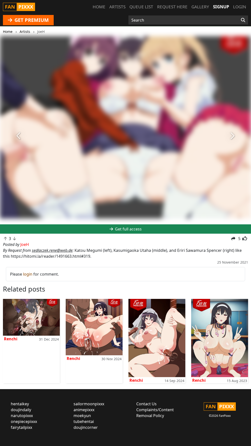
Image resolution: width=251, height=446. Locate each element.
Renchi (10, 339)
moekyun (82, 415)
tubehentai (84, 421)
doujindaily (21, 409)
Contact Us (146, 404)
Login (239, 7)
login (27, 274)
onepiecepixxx (24, 421)
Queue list (141, 7)
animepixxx (84, 409)
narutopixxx (22, 415)
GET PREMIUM (31, 20)
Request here (172, 7)
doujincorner (86, 427)
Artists (117, 7)
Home (99, 7)
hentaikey (20, 404)
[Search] (243, 20)
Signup (221, 7)
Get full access (128, 229)
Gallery (200, 7)
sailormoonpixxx (89, 404)
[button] (19, 136)
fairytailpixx (21, 427)
